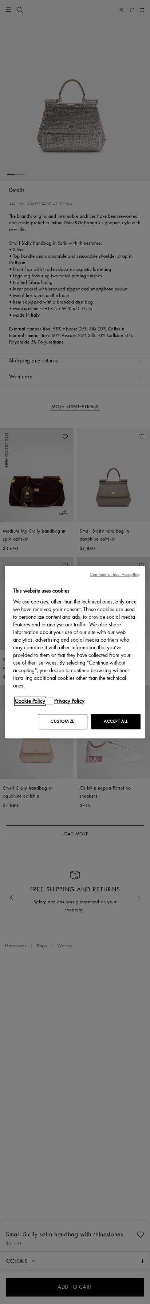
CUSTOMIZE (63, 721)
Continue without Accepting (114, 575)
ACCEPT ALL (116, 721)
